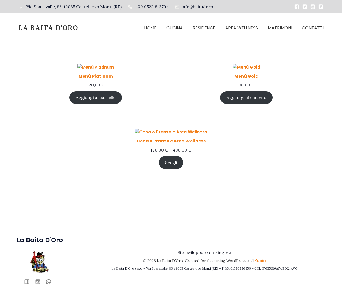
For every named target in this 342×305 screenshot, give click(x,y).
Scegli (171, 162)
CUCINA (174, 28)
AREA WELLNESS (241, 28)
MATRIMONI (280, 28)
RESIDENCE (204, 28)
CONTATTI (313, 28)
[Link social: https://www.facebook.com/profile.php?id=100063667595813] (28, 281)
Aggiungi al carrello (96, 97)
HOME (150, 28)
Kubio (260, 260)
